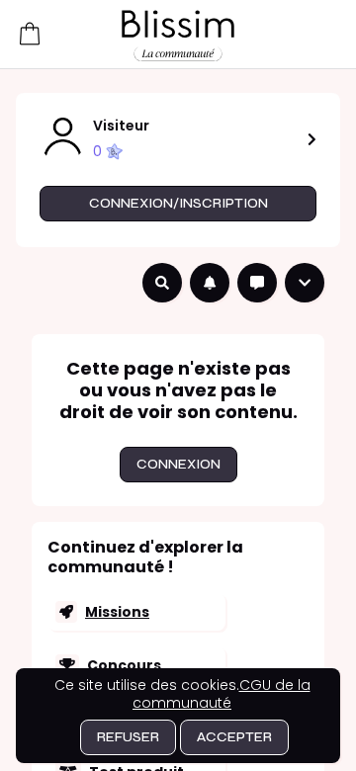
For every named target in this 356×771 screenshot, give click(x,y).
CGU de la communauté (222, 694)
